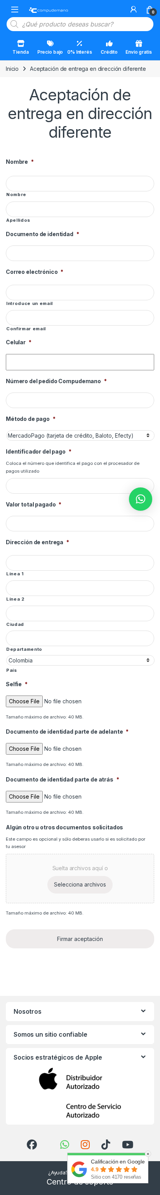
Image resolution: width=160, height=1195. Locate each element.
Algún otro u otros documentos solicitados (64, 827)
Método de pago (31, 418)
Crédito (109, 52)
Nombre (20, 161)
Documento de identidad (42, 234)
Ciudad (15, 624)
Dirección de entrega (37, 542)
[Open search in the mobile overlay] (80, 24)
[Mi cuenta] (133, 9)
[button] (140, 499)
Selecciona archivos (80, 884)
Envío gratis (138, 52)
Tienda (20, 52)
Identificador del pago (38, 451)
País (11, 670)
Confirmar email (26, 328)
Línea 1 (15, 573)
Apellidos (18, 220)
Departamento (24, 649)
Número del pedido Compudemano (56, 381)
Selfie (17, 684)
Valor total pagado (33, 504)
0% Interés (79, 52)
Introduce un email (29, 303)
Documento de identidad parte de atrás (62, 779)
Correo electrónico (34, 271)
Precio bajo (50, 52)
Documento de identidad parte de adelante (67, 731)
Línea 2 (15, 599)
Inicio (12, 68)
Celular (18, 342)
